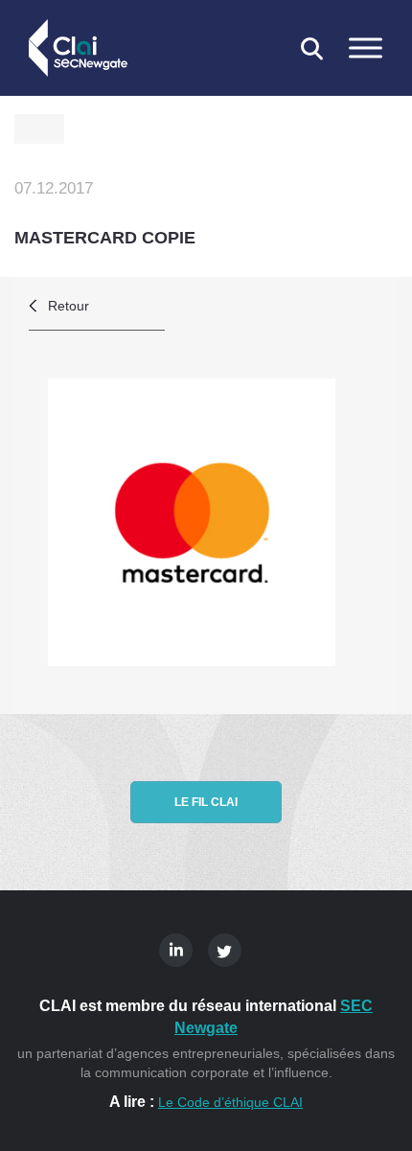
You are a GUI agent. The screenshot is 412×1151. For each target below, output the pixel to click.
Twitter (224, 950)
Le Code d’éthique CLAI (230, 1102)
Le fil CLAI (206, 802)
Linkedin (176, 950)
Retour (68, 305)
